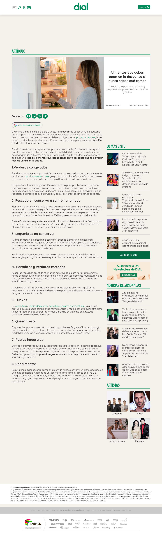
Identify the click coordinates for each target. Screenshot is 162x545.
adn (114, 520)
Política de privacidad (88, 510)
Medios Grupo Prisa (32, 528)
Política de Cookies (104, 510)
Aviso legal (64, 510)
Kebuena (121, 523)
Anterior (67, 540)
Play (81, 540)
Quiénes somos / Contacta (40, 510)
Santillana (76, 520)
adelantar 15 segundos (88, 540)
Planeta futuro (113, 523)
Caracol (123, 520)
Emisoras (55, 510)
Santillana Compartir (89, 520)
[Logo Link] (81, 6)
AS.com (106, 520)
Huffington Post (57, 523)
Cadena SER (99, 520)
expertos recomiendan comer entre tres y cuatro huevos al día (50, 305)
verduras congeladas (37, 176)
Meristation (117, 527)
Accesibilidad (74, 510)
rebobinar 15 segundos (74, 540)
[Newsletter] (29, 7)
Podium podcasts (76, 527)
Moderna (64, 527)
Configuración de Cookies (122, 510)
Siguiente (95, 540)
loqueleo (106, 527)
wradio (77, 523)
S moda (95, 527)
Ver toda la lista (128, 254)
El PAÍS (54, 520)
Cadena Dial (95, 523)
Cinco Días (86, 523)
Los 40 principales (65, 520)
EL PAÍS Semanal (104, 523)
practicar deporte (85, 137)
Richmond (52, 527)
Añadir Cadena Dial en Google (29, 125)
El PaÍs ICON (86, 527)
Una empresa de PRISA (32, 522)
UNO (70, 523)
